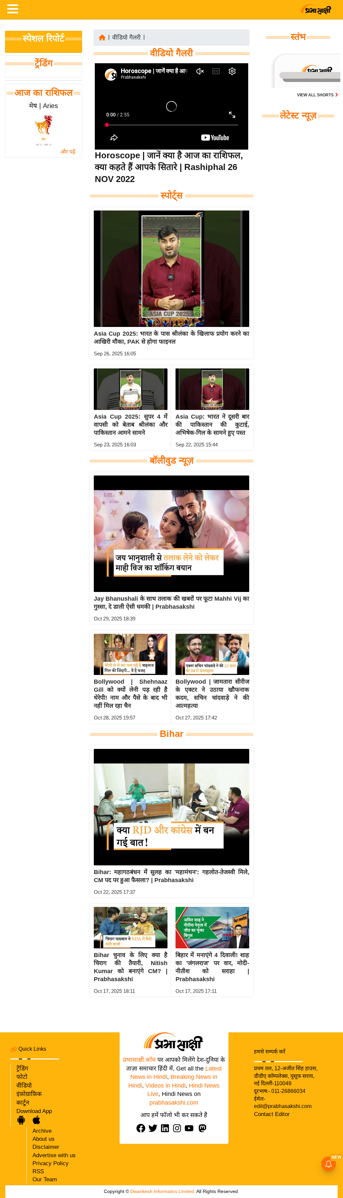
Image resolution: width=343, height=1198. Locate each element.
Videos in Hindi (165, 1085)
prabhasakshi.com (173, 1102)
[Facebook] (142, 1128)
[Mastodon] (204, 1128)
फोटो (21, 1077)
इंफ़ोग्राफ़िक (29, 1094)
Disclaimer (45, 1147)
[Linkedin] (166, 1128)
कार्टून (22, 1102)
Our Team (44, 1179)
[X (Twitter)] (154, 1128)
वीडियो (24, 1085)
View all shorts (316, 95)
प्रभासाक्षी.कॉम (139, 1059)
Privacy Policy (50, 1163)
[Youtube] (191, 1128)
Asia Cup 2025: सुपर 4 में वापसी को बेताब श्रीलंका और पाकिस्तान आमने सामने (130, 424)
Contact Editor (272, 1114)
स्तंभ (298, 37)
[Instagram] (179, 1128)
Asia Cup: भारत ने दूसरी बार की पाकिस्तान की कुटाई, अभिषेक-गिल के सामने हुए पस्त (212, 424)
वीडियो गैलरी (126, 37)
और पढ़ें (67, 152)
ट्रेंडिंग (44, 63)
